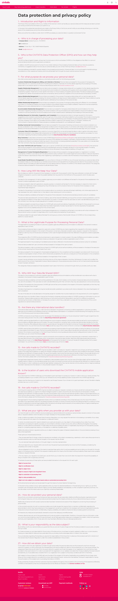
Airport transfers (40, 7)
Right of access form (25, 463)
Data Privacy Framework (42, 340)
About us (61, 579)
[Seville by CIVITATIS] (6, 2)
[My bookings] (108, 2)
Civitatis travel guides (65, 577)
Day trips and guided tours (22, 7)
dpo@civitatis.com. (81, 66)
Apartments (42, 577)
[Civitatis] (21, 599)
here (44, 342)
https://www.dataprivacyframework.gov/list (60, 356)
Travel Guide (6, 7)
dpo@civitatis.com (27, 49)
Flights (75, 7)
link (44, 333)
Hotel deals (53, 7)
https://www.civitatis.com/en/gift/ (80, 145)
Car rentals (64, 7)
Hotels (40, 575)
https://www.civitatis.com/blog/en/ (64, 137)
